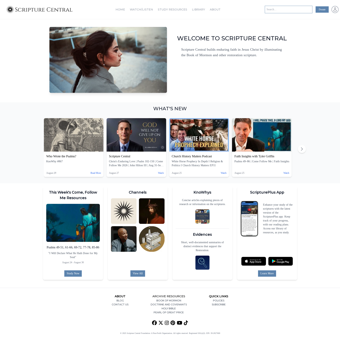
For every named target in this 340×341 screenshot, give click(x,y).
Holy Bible (169, 308)
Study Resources (172, 9)
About (215, 9)
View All (138, 273)
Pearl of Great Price (169, 312)
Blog (120, 300)
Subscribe (219, 304)
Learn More (267, 273)
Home (120, 9)
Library (198, 9)
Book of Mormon (168, 300)
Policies (218, 300)
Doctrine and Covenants (169, 304)
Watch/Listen (141, 9)
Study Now (73, 273)
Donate (322, 9)
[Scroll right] (302, 149)
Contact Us (120, 304)
